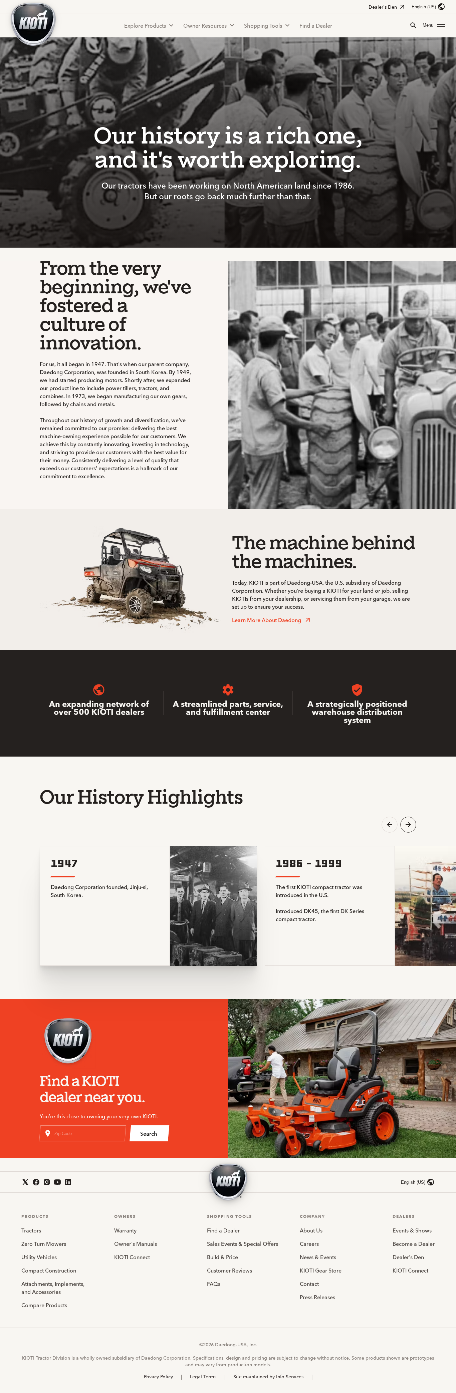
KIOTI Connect (132, 1257)
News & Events (318, 1257)
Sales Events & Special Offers (242, 1243)
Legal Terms (203, 1376)
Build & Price (222, 1257)
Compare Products (44, 1305)
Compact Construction (48, 1270)
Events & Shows (412, 1230)
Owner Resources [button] (205, 25)
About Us (311, 1230)
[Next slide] (408, 825)
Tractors (31, 1230)
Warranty (125, 1230)
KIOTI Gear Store (320, 1270)
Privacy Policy (158, 1376)
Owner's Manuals (135, 1243)
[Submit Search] (413, 25)
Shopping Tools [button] (263, 25)
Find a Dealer (315, 25)
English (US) (424, 6)
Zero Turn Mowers (43, 1243)
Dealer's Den (383, 6)
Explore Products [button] (145, 25)
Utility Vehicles (39, 1257)
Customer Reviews (229, 1270)
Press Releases (317, 1297)
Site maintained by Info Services (268, 1376)
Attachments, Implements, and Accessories (52, 1287)
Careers (309, 1243)
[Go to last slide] (390, 825)
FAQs (213, 1283)
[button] (434, 25)
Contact (309, 1283)
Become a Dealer (414, 1243)
